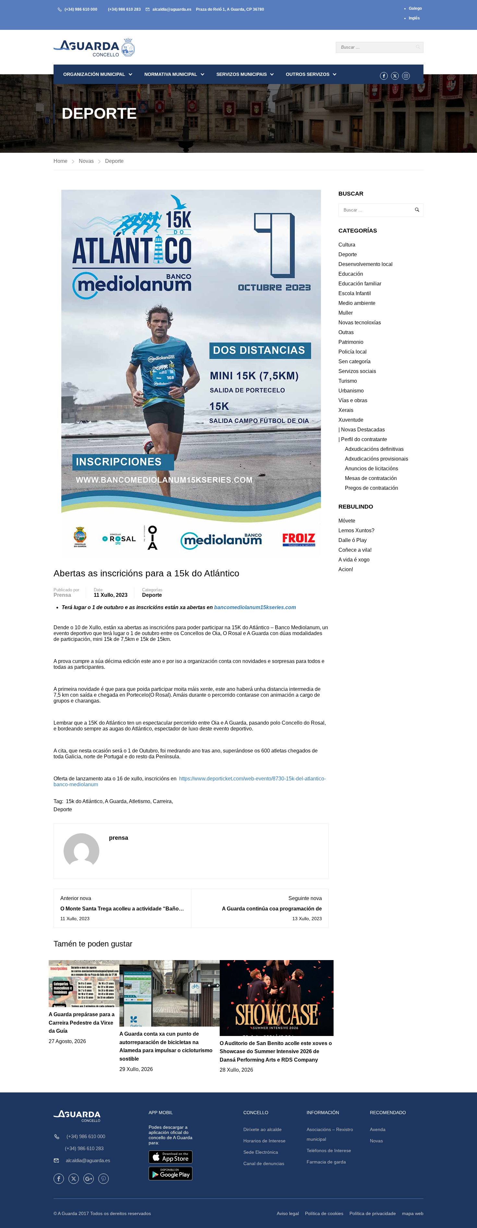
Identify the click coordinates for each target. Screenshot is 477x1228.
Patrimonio (350, 342)
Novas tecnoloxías (359, 322)
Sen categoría (354, 361)
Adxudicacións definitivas (374, 449)
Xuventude (350, 420)
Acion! (345, 569)
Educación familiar (359, 283)
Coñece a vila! (355, 550)
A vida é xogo (354, 559)
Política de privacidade (372, 1213)
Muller (345, 313)
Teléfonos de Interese (329, 1150)
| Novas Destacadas (361, 429)
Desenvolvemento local (365, 264)
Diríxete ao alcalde (262, 1129)
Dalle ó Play (352, 540)
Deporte (114, 161)
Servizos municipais (241, 74)
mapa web (412, 1213)
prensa (62, 595)
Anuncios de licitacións (371, 468)
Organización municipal (94, 74)
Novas (86, 161)
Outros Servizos (307, 74)
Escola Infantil (354, 293)
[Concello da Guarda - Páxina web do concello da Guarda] (94, 47)
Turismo (347, 381)
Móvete (346, 521)
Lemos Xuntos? (356, 530)
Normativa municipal (170, 74)
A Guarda (116, 801)
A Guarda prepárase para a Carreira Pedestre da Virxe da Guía (82, 1023)
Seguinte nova (305, 898)
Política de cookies (324, 1213)
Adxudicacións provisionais (376, 459)
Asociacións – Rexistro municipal (330, 1134)
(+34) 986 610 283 (124, 9)
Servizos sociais (357, 371)
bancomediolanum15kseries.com (255, 607)
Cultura (346, 244)
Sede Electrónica (260, 1152)
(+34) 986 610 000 (81, 9)
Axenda (377, 1129)
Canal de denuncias (263, 1163)
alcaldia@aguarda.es (172, 9)
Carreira (162, 801)
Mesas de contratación (371, 478)
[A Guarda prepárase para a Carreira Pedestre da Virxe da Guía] (84, 983)
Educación (350, 274)
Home (60, 161)
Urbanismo (351, 390)
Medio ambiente (356, 303)
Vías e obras (352, 400)
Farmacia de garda (326, 1161)
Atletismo (139, 801)
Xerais (345, 410)
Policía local (352, 352)
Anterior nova (75, 898)
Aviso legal (288, 1213)
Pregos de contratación (371, 488)
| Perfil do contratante (362, 439)
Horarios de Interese (264, 1140)
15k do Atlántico (84, 801)
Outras (346, 332)
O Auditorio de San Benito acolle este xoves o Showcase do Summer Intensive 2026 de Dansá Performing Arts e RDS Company (276, 1052)
